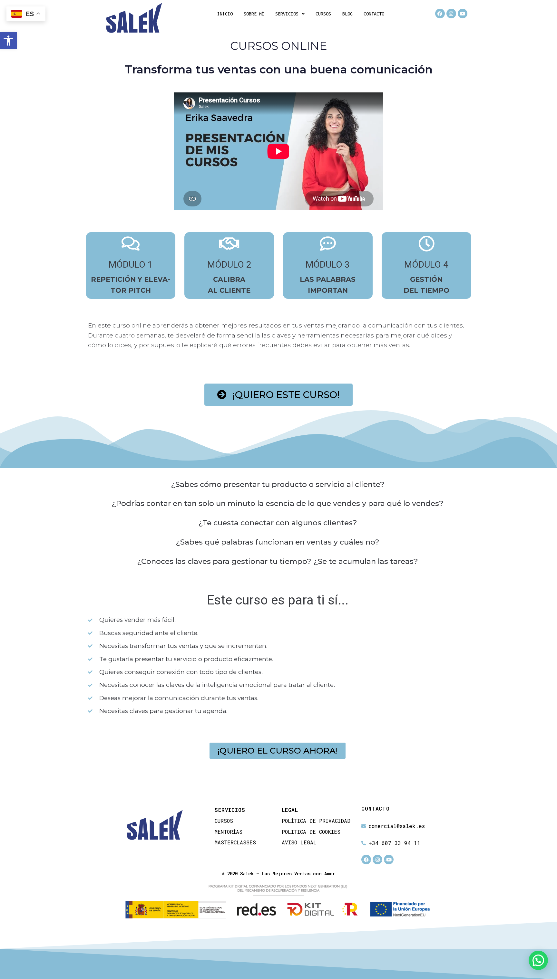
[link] (8, 40)
